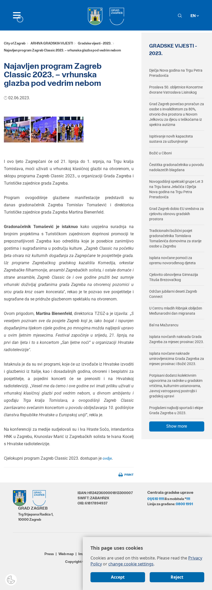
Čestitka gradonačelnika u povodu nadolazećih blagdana (176, 167)
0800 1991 (184, 504)
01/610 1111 (155, 499)
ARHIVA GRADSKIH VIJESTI (52, 43)
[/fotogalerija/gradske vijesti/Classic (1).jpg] (17, 129)
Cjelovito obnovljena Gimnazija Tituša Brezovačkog (173, 277)
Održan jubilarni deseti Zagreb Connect (173, 294)
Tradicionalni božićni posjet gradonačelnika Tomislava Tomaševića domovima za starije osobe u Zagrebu (175, 238)
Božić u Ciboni (160, 153)
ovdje (107, 458)
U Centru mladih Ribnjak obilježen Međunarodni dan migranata (175, 310)
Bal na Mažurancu (163, 325)
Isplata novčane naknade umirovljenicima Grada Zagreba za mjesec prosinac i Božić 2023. (176, 358)
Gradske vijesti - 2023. (94, 43)
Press (49, 554)
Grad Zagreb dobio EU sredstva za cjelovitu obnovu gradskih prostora (176, 214)
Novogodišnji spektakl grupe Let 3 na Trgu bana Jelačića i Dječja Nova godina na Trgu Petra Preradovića (176, 189)
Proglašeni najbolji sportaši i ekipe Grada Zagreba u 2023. (176, 410)
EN (193, 15)
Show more (176, 426)
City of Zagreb (15, 43)
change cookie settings (131, 564)
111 (188, 499)
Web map (66, 554)
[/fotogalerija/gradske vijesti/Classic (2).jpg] (71, 129)
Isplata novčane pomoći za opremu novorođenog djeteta (172, 260)
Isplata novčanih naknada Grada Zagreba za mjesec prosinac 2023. (176, 339)
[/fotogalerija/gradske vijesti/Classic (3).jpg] (44, 129)
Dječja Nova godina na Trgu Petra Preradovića (175, 73)
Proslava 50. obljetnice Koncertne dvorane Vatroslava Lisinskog (176, 89)
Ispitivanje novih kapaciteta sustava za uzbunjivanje (171, 138)
